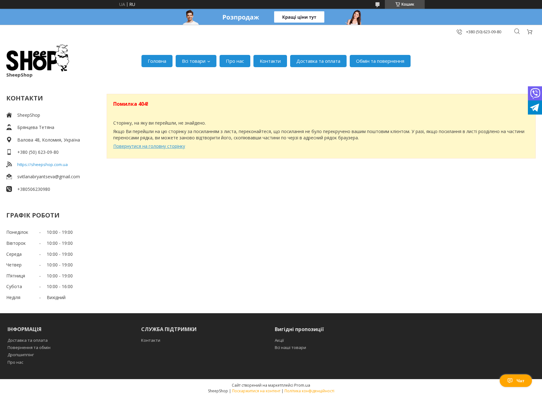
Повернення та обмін (29, 347)
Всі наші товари (290, 347)
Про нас (235, 61)
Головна (157, 61)
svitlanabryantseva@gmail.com (48, 177)
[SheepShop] (37, 58)
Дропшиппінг (21, 354)
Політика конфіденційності (309, 391)
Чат (520, 380)
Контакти (270, 61)
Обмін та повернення (380, 61)
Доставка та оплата (318, 61)
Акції (279, 340)
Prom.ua (302, 385)
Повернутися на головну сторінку (149, 146)
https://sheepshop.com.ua (42, 164)
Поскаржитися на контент (256, 391)
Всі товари (193, 61)
